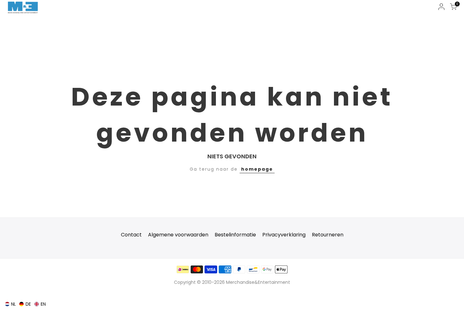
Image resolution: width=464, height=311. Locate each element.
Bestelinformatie (235, 234)
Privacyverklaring (284, 234)
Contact (131, 234)
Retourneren (327, 234)
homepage (257, 169)
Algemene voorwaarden (178, 234)
